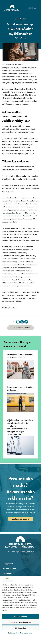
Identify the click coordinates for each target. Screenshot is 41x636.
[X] (22, 322)
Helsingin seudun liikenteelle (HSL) (15, 213)
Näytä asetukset (20, 628)
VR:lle (31, 209)
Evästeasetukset (13, 633)
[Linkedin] (26, 322)
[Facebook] (18, 322)
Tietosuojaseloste (26, 633)
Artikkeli (20, 18)
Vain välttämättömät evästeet (20, 622)
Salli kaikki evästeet (20, 616)
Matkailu (20, 37)
